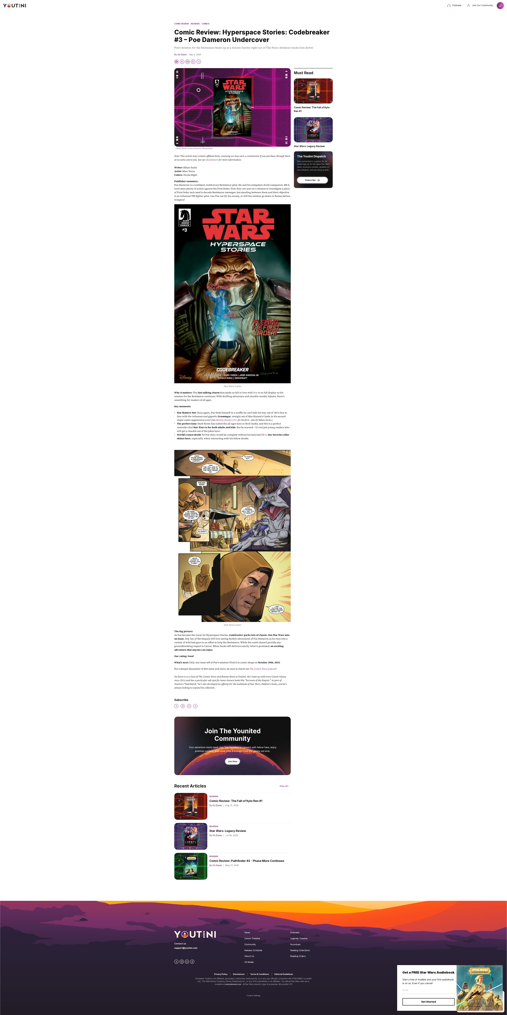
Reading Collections (300, 950)
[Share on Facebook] (176, 61)
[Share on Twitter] (182, 61)
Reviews (195, 24)
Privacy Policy (220, 974)
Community (250, 944)
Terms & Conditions (259, 974)
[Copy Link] (193, 61)
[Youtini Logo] (14, 5)
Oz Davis (182, 54)
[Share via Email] (187, 61)
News (247, 932)
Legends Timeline (299, 938)
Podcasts (294, 932)
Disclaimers (239, 974)
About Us (249, 956)
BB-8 (264, 434)
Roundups (295, 944)
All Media (249, 962)
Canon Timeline (252, 938)
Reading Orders (298, 956)
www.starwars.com (233, 984)
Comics (206, 24)
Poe (255, 392)
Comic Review (181, 24)
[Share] (198, 61)
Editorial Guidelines (283, 974)
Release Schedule (253, 950)
